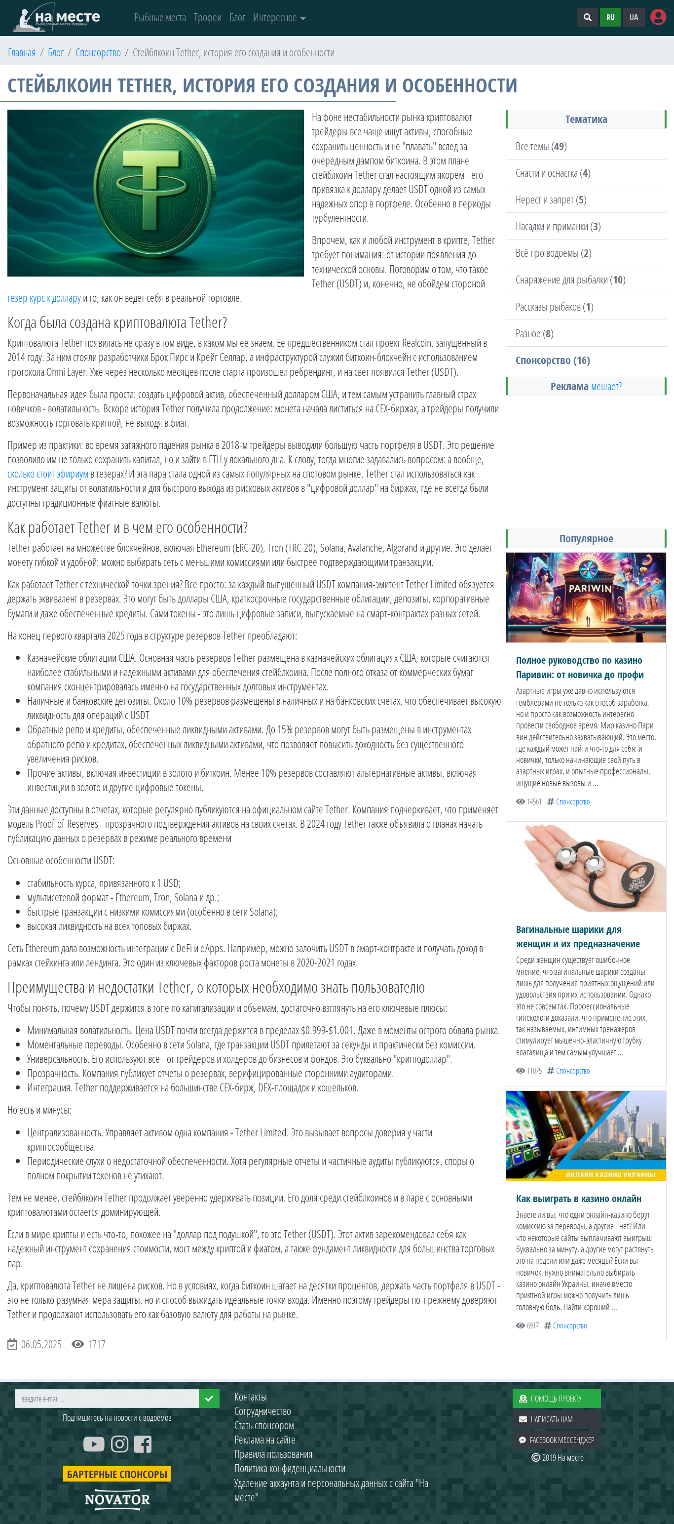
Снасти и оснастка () (553, 172)
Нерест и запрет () (551, 199)
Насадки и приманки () (558, 226)
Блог (237, 17)
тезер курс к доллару (44, 297)
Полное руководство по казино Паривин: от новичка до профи (580, 667)
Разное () (535, 333)
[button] (587, 17)
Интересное (275, 17)
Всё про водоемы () (554, 252)
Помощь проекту (556, 1398)
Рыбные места (160, 17)
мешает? (606, 386)
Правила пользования (273, 1453)
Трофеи (208, 17)
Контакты (250, 1396)
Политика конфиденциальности (289, 1468)
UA (634, 17)
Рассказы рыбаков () (555, 306)
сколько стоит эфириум (47, 473)
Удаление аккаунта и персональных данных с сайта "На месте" (331, 1490)
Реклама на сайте (265, 1439)
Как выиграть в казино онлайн (578, 1198)
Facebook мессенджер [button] (562, 1440)
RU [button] (610, 17)
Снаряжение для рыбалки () (571, 279)
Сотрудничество (262, 1411)
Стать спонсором (264, 1425)
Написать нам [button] (552, 1419)
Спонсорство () (553, 359)
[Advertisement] (586, 461)
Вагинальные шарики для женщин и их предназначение (578, 936)
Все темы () (541, 146)
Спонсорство (573, 801)
